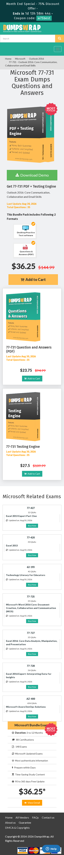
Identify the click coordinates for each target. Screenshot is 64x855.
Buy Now (32, 525)
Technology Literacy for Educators (25, 575)
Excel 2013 (12, 545)
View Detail (33, 802)
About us (10, 822)
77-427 (31, 508)
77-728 (31, 665)
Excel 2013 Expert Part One (21, 516)
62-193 (31, 567)
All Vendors (22, 817)
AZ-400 (30, 698)
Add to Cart (35, 279)
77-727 (31, 632)
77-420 (31, 537)
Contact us (48, 817)
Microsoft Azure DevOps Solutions (26, 706)
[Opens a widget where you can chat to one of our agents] (51, 849)
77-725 (31, 596)
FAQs (35, 817)
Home (8, 58)
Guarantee (25, 822)
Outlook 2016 (36, 58)
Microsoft (20, 58)
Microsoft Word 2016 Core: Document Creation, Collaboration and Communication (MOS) (31, 608)
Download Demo (34, 175)
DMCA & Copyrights (17, 827)
